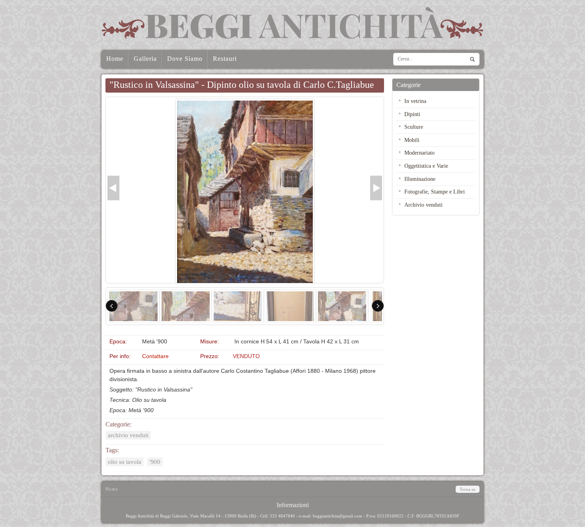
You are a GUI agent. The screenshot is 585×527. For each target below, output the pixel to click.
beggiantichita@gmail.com (337, 515)
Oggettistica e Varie (426, 166)
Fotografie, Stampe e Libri (434, 191)
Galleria (145, 58)
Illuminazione (419, 179)
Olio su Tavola (124, 462)
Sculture (413, 127)
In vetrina (415, 101)
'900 (155, 462)
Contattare (155, 356)
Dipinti (412, 114)
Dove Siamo (185, 58)
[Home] (292, 23)
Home (114, 58)
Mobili (411, 140)
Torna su (468, 489)
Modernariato (419, 152)
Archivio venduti (128, 435)
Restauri (225, 58)
